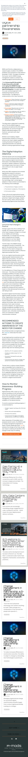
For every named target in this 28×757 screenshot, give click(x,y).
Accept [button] (11, 19)
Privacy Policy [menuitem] (11, 748)
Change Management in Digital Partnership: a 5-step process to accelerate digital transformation (14, 591)
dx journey (5, 38)
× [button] (25, 3)
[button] (12, 739)
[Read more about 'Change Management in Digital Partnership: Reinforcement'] (14, 674)
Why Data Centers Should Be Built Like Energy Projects (14, 498)
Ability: (7, 111)
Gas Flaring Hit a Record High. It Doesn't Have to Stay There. (12, 469)
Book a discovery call (11, 434)
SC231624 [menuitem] (6, 748)
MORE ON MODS (13, 734)
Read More (23, 488)
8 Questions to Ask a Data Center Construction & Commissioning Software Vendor (14, 543)
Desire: (7, 103)
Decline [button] (17, 19)
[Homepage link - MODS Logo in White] (14, 746)
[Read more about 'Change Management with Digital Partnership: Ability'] (14, 628)
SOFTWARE (13, 728)
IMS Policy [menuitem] (14, 749)
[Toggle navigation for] (14, 722)
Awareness (8, 99)
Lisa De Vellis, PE (9, 33)
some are (7, 332)
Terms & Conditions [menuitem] (19, 748)
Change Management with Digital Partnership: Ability (11, 642)
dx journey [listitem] (6, 614)
